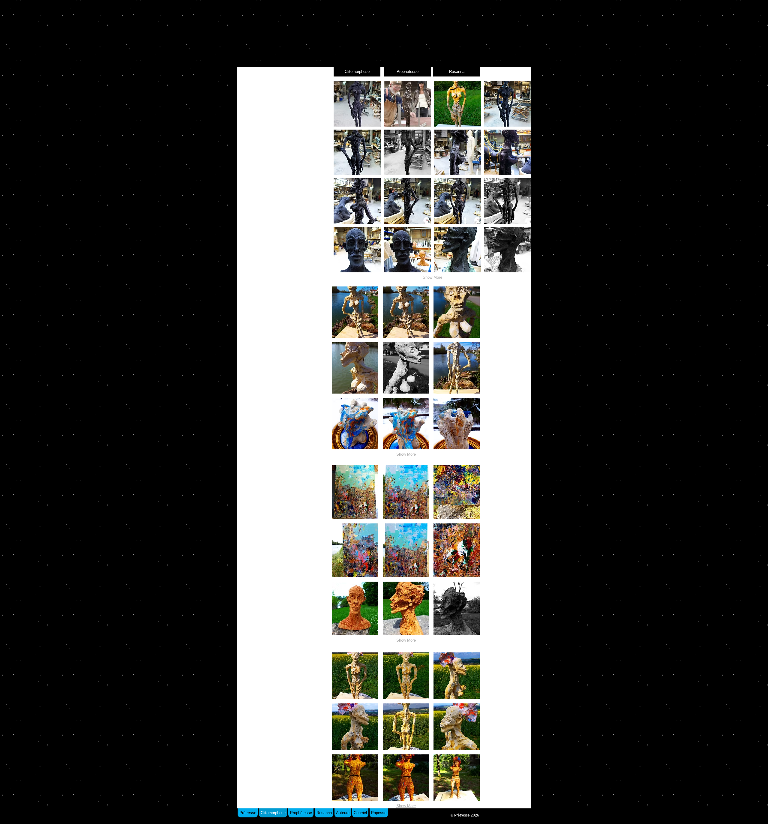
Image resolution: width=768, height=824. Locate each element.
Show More (432, 277)
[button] (357, 104)
